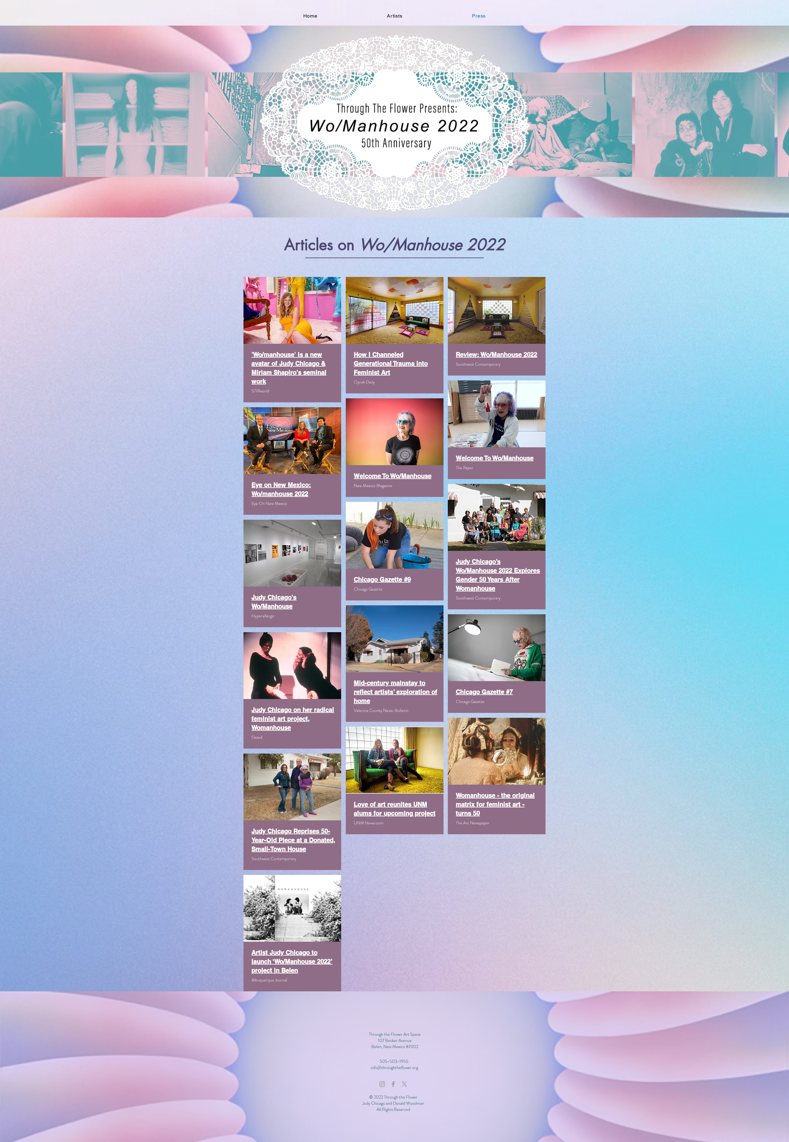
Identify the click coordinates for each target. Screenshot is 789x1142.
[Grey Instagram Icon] (382, 1084)
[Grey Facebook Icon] (393, 1084)
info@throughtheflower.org (394, 1067)
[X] (404, 1084)
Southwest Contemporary (478, 364)
